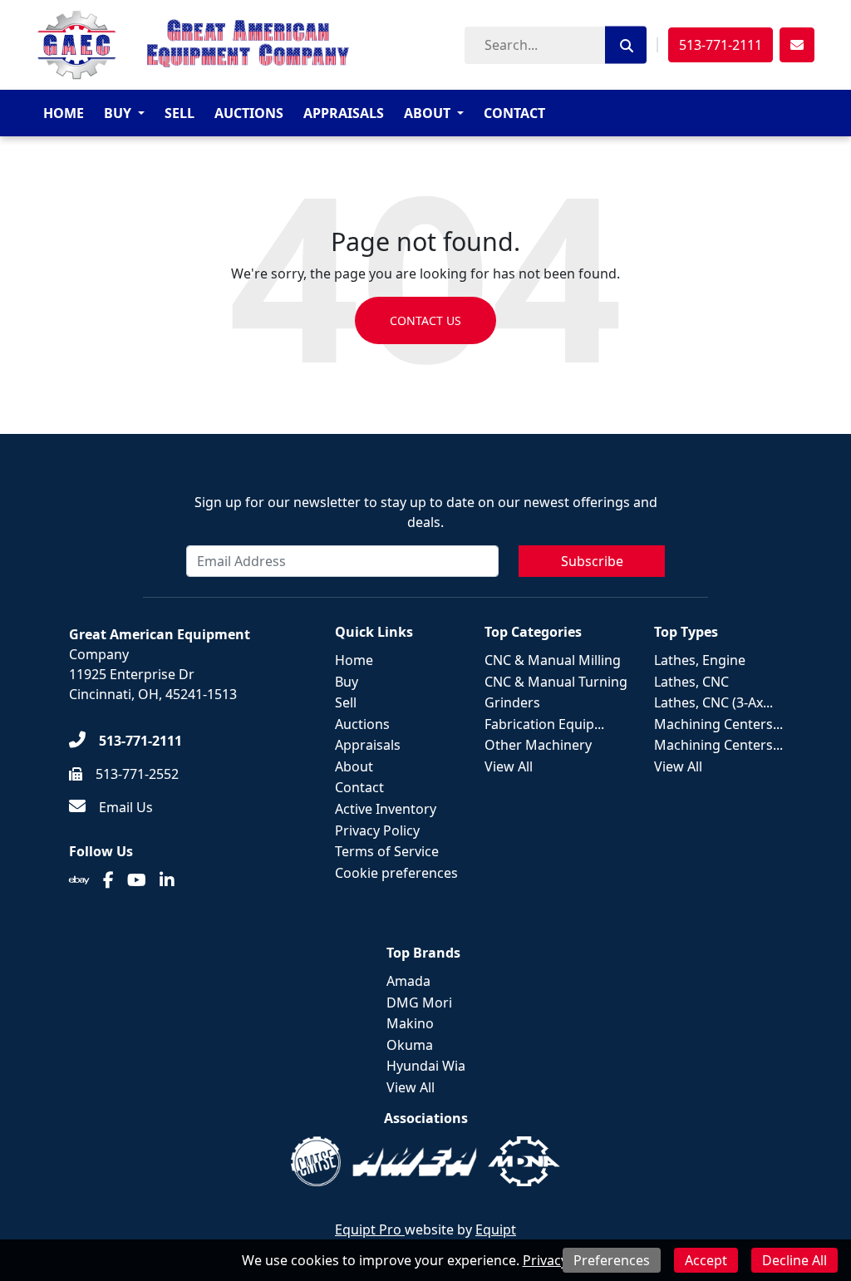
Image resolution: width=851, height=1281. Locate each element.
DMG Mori (419, 1002)
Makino (410, 1023)
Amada (408, 981)
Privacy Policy (377, 830)
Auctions (248, 113)
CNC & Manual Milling (553, 660)
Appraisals (343, 113)
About (427, 113)
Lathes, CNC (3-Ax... (713, 702)
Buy (117, 113)
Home (63, 113)
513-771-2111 (720, 45)
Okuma (409, 1045)
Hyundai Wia (425, 1066)
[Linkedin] (167, 880)
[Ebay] (79, 880)
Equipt (495, 1229)
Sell (179, 113)
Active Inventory (385, 809)
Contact (514, 113)
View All (509, 766)
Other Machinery (538, 745)
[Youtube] (136, 880)
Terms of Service (387, 851)
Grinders (512, 702)
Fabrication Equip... (544, 724)
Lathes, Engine (699, 660)
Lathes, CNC (691, 682)
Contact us (425, 320)
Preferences (611, 1260)
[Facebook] (108, 880)
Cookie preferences (396, 873)
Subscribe (592, 561)
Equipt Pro (370, 1229)
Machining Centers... (718, 724)
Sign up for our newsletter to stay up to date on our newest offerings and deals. (425, 512)
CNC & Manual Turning (556, 682)
